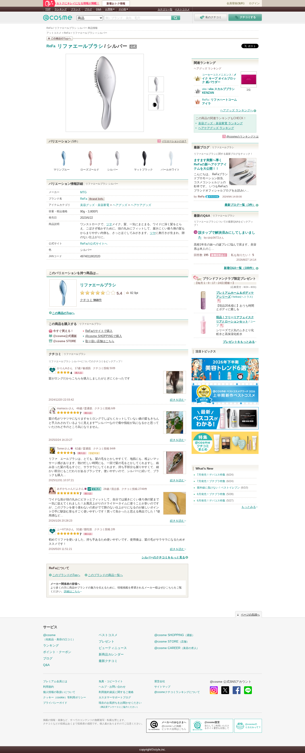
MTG (83, 192)
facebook (236, 690)
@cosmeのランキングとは (242, 136)
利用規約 (48, 686)
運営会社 (159, 681)
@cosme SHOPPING (174, 635)
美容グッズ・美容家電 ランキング (220, 123)
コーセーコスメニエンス (217, 74)
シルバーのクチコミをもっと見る (163, 557)
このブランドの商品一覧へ (105, 575)
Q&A (98, 9)
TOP (47, 9)
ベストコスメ (182, 9)
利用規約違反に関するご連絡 (116, 692)
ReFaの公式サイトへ (93, 243)
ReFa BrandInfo (97, 199)
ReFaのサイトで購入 (99, 331)
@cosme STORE (171, 641)
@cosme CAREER (176, 648)
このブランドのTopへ (66, 575)
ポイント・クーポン (57, 652)
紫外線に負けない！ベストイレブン (218, 487)
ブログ (88, 9)
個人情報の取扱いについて (59, 692)
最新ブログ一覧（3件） (240, 204)
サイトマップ (162, 686)
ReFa (50, 46)
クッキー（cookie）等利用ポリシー (64, 697)
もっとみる (248, 507)
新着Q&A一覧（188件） (239, 268)
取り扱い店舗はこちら (99, 341)
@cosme (59, 637)
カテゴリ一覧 (165, 9)
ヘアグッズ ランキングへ (236, 110)
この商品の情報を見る (59, 38)
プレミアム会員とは (55, 681)
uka (204, 89)
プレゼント (106, 641)
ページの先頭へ (250, 614)
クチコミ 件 (91, 300)
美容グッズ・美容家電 (94, 205)
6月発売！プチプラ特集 (211, 494)
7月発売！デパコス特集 (211, 474)
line (248, 690)
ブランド (76, 9)
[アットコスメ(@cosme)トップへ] (57, 19)
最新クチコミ (108, 661)
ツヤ (109, 224)
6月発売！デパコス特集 (211, 500)
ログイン (254, 3)
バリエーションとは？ (174, 141)
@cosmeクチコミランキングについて (177, 692)
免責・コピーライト (111, 681)
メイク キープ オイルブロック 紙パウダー (219, 78)
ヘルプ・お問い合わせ (112, 686)
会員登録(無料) (235, 3)
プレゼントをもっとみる (239, 341)
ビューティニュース (113, 648)
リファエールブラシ (80, 46)
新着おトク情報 (116, 3)
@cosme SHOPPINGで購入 (103, 336)
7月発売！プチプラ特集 (211, 481)
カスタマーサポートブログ (115, 697)
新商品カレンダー (111, 654)
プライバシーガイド (55, 702)
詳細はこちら (72, 591)
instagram (214, 690)
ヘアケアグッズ (141, 205)
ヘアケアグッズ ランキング (216, 128)
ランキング (60, 9)
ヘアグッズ (120, 205)
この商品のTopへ (63, 313)
